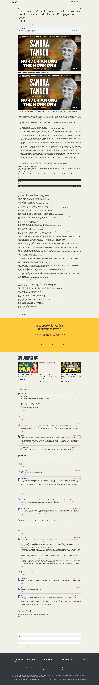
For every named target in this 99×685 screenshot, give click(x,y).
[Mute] (76, 179)
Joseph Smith (46, 662)
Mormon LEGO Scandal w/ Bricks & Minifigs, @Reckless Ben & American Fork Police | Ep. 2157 (71, 376)
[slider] (79, 180)
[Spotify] (72, 2)
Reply (22, 419)
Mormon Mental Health (63, 675)
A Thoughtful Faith (54, 675)
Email (19, 636)
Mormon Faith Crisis (74, 675)
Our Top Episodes (30, 664)
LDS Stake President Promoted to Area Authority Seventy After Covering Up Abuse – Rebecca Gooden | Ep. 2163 (48, 376)
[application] (49, 180)
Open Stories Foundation (30, 675)
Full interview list (30, 662)
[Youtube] (70, 2)
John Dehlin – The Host (67, 664)
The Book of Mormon (48, 664)
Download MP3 (21, 181)
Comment (20, 616)
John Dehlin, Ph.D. (40, 676)
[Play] (19, 179)
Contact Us (64, 669)
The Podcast (65, 662)
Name (19, 632)
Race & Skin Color (47, 669)
